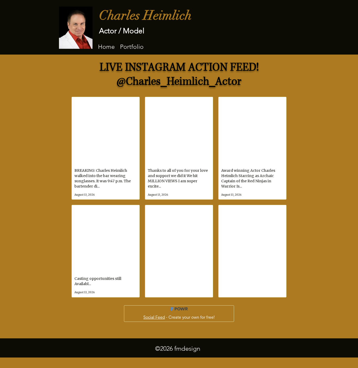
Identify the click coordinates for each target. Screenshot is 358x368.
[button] (131, 47)
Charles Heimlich (145, 15)
